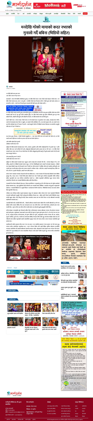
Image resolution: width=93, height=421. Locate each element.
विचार (69, 14)
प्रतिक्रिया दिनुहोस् (12, 291)
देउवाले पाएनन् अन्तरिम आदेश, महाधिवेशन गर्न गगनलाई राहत (68, 267)
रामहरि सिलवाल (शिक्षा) (65, 406)
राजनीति (13, 14)
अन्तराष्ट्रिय (56, 14)
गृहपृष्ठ (7, 14)
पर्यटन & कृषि (48, 14)
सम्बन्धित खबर (12, 299)
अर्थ (23, 14)
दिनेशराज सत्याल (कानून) (66, 408)
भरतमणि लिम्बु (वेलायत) (65, 414)
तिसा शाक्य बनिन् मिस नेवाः (48, 313)
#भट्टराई (15, 268)
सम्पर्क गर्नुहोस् (27, 419)
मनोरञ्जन (35, 14)
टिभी (74, 14)
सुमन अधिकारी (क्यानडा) (65, 416)
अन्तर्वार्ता (29, 14)
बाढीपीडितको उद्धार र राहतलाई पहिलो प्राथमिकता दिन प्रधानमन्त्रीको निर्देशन (69, 296)
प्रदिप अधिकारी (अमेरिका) (66, 411)
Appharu (81, 419)
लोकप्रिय (64, 263)
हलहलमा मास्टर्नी (11, 328)
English (85, 13)
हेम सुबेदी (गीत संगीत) (51, 411)
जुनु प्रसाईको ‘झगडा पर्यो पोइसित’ (15, 313)
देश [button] (18, 14)
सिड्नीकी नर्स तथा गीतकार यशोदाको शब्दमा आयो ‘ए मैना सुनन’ (32, 329)
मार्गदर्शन (11, 87)
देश (75, 411)
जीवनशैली (63, 14)
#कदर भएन (9, 268)
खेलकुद (41, 14)
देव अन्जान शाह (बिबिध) (51, 414)
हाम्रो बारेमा (14, 419)
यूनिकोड (34, 419)
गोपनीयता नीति (20, 419)
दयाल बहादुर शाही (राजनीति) (52, 406)
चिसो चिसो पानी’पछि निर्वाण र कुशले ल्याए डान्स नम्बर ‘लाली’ (49, 329)
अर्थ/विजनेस (84, 406)
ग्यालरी (79, 14)
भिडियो (83, 411)
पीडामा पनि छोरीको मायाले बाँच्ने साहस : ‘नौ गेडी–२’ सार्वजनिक (32, 314)
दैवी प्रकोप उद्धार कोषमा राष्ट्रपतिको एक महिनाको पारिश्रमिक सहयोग (69, 281)
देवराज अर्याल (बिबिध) (51, 408)
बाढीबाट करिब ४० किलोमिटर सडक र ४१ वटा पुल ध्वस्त (69, 274)
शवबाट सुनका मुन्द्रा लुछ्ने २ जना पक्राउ (68, 288)
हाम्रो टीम (8, 419)
